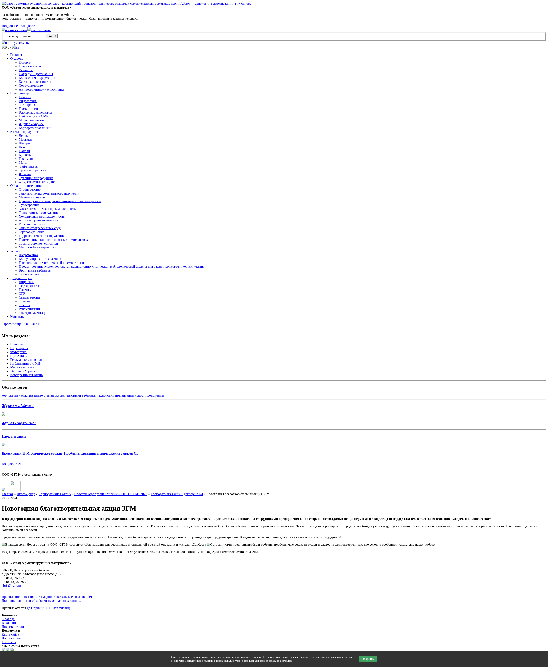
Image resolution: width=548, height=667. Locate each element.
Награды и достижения (36, 74)
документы (155, 395)
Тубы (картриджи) (32, 170)
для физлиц (61, 608)
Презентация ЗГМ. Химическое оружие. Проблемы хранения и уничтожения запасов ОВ (70, 453)
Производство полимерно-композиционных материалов (60, 201)
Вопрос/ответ (11, 464)
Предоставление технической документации (51, 262)
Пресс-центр (19, 93)
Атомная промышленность (38, 220)
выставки (74, 395)
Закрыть (368, 659)
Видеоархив (28, 101)
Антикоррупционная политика (41, 89)
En (17, 47)
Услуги (15, 251)
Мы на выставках (32, 120)
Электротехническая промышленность (47, 209)
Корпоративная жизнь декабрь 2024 (177, 494)
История (25, 62)
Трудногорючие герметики (38, 243)
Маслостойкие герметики (37, 247)
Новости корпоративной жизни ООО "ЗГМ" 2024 (110, 494)
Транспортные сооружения (38, 212)
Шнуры (24, 143)
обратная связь (16, 30)
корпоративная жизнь (17, 395)
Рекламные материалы (35, 112)
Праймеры (26, 158)
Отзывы (25, 301)
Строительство (30, 189)
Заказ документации (34, 313)
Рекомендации (29, 309)
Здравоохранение (31, 232)
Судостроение (29, 205)
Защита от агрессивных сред (40, 228)
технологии (105, 395)
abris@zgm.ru (11, 585)
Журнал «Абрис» (31, 124)
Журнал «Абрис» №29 (19, 423)
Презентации (28, 108)
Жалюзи (25, 174)
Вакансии (26, 70)
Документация (21, 278)
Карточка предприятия (35, 81)
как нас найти (41, 30)
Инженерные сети (32, 224)
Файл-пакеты (28, 166)
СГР (22, 293)
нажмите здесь (284, 660)
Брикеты (25, 155)
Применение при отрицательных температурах (53, 239)
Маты (23, 162)
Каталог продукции (24, 132)
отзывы (49, 395)
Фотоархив (27, 105)
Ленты (23, 135)
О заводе (16, 58)
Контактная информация (37, 78)
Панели (24, 151)
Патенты (25, 289)
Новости (25, 97)
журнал (60, 395)
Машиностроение (32, 197)
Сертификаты (29, 286)
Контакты (17, 316)
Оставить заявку (31, 274)
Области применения (26, 185)
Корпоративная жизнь (35, 128)
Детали (24, 147)
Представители (30, 66)
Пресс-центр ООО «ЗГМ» (21, 324)
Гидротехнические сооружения (41, 236)
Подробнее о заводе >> (18, 26)
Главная (16, 54)
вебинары (89, 395)
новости (141, 395)
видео (38, 395)
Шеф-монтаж (28, 255)
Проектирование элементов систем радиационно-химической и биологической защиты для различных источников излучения (111, 266)
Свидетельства (29, 297)
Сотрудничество (31, 85)
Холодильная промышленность (42, 216)
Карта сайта (10, 634)
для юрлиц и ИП (39, 608)
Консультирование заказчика (40, 259)
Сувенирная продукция (36, 178)
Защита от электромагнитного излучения (49, 193)
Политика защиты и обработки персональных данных (41, 600)
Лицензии (26, 282)
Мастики (25, 139)
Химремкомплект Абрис (37, 182)
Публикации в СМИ (34, 116)
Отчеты (24, 305)
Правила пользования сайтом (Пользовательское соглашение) (47, 597)
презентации (124, 395)
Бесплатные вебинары (35, 270)
